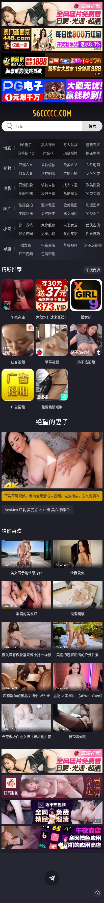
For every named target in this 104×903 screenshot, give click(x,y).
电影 (7, 188)
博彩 (7, 148)
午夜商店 (48, 245)
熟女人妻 (26, 173)
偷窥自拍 (26, 205)
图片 (7, 208)
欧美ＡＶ (70, 164)
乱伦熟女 (70, 193)
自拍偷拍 (48, 164)
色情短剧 (48, 253)
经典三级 (48, 193)
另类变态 (93, 193)
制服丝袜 (26, 193)
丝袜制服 (48, 173)
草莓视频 (70, 245)
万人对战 (70, 144)
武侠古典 (93, 225)
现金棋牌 (70, 153)
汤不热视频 (93, 245)
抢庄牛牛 (93, 153)
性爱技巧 (93, 233)
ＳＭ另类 (93, 173)
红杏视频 (26, 253)
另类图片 (93, 213)
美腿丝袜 (26, 213)
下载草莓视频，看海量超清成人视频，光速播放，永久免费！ (52, 495)
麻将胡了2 (26, 153)
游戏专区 (93, 144)
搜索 (92, 126)
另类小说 (48, 233)
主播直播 (70, 173)
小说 (7, 228)
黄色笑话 (70, 233)
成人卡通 (70, 184)
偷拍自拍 (48, 184)
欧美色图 (70, 205)
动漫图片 (93, 205)
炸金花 (48, 153)
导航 (7, 249)
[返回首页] (97, 893)
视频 (7, 168)
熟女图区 (70, 213)
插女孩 (25, 245)
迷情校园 (26, 233)
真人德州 (48, 144)
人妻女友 (70, 225)
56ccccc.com (51, 113)
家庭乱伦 (48, 225)
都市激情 (26, 225)
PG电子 (26, 144)
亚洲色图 (48, 205)
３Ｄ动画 (93, 164)
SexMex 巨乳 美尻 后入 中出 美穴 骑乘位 (37, 509)
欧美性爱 (93, 184)
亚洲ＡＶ (26, 164)
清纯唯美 (48, 213)
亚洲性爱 (26, 184)
